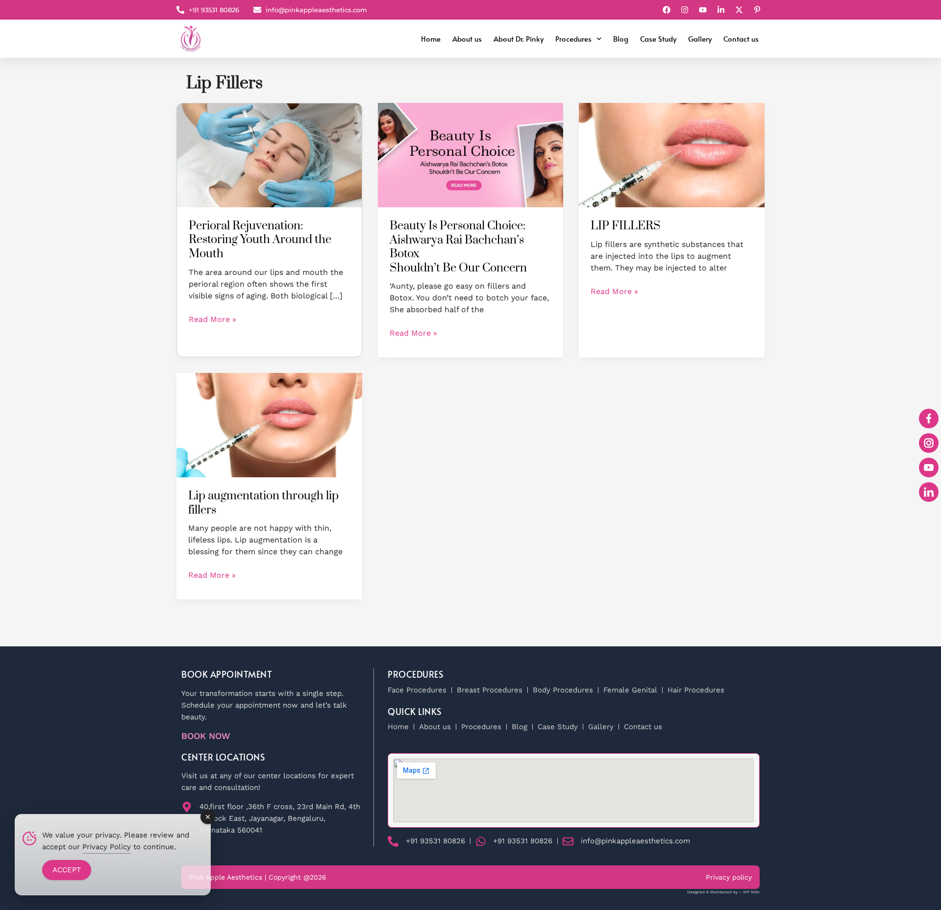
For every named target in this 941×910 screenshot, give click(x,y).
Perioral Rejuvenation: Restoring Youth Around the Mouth (260, 240)
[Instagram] (686, 10)
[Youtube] (704, 10)
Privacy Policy (106, 846)
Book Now (205, 736)
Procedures (573, 38)
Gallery (700, 38)
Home (431, 38)
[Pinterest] (758, 10)
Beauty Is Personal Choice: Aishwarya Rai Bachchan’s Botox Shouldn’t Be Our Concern (458, 247)
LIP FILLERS (626, 226)
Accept (66, 869)
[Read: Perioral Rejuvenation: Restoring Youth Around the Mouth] (269, 154)
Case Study (658, 38)
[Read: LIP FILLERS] (672, 154)
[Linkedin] (722, 10)
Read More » (212, 319)
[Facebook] (668, 10)
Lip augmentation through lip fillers (263, 503)
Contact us (741, 38)
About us (467, 38)
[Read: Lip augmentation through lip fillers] (269, 424)
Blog (620, 38)
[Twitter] (740, 10)
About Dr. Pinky (519, 38)
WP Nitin (751, 892)
